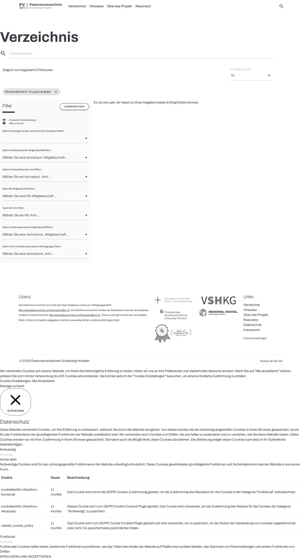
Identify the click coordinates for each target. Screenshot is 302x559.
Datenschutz (252, 325)
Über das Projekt (119, 6)
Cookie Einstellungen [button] (15, 381)
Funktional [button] (7, 536)
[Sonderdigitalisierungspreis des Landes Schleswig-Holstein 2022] (173, 343)
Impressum (251, 330)
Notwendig (6, 454)
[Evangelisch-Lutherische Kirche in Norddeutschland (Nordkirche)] (173, 305)
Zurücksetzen (74, 106)
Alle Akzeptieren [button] (43, 381)
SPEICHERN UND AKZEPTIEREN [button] (25, 556)
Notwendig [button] (8, 449)
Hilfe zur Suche (16, 123)
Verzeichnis (77, 6)
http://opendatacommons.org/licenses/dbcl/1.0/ (74, 315)
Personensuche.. (22, 53)
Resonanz (143, 6)
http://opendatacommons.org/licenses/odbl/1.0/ (44, 310)
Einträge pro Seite (241, 69)
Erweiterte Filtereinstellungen (23, 120)
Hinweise (96, 6)
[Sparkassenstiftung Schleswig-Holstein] (173, 319)
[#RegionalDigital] (218, 316)
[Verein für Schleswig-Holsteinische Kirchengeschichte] (218, 305)
